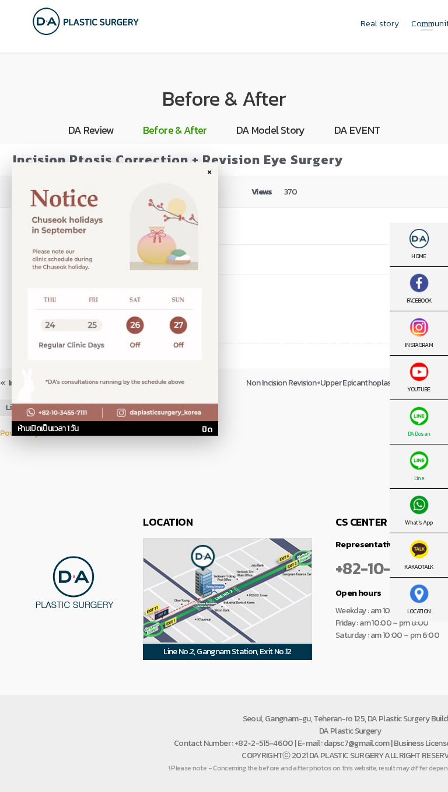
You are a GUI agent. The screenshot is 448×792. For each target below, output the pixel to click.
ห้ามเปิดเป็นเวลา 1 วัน (48, 428)
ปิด (207, 429)
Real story (379, 24)
